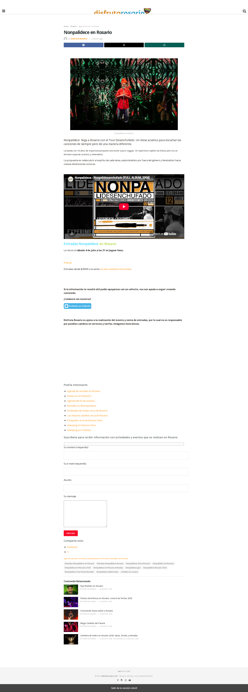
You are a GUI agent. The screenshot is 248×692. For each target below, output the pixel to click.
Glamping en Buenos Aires (81, 425)
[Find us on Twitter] (122, 680)
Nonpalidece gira (133, 567)
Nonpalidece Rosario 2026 (155, 567)
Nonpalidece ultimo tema (107, 572)
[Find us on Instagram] (126, 680)
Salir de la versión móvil (124, 688)
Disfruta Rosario (79, 38)
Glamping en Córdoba (79, 430)
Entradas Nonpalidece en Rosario (79, 563)
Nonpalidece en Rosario (163, 563)
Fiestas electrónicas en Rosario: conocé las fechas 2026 (106, 598)
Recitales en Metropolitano (81, 405)
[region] (124, 3)
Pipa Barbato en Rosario (91, 586)
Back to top (124, 671)
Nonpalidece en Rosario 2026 (78, 567)
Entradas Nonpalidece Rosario (110, 563)
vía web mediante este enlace (115, 269)
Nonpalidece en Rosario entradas (108, 567)
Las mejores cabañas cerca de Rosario (87, 415)
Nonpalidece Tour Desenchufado (79, 572)
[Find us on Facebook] (118, 680)
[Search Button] (244, 11)
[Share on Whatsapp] (164, 45)
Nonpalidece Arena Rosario (138, 563)
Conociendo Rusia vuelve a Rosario (96, 610)
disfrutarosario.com (109, 676)
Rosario (73, 26)
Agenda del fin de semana (81, 400)
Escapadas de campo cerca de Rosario (87, 410)
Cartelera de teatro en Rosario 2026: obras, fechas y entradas (109, 635)
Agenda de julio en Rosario (89, 26)
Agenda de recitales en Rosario (83, 391)
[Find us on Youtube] (130, 680)
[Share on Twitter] (124, 45)
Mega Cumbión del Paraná (92, 623)
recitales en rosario (129, 572)
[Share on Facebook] (83, 45)
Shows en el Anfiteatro (79, 396)
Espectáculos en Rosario (99, 558)
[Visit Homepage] (124, 11)
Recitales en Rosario (119, 558)
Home (66, 26)
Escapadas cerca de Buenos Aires (85, 420)
